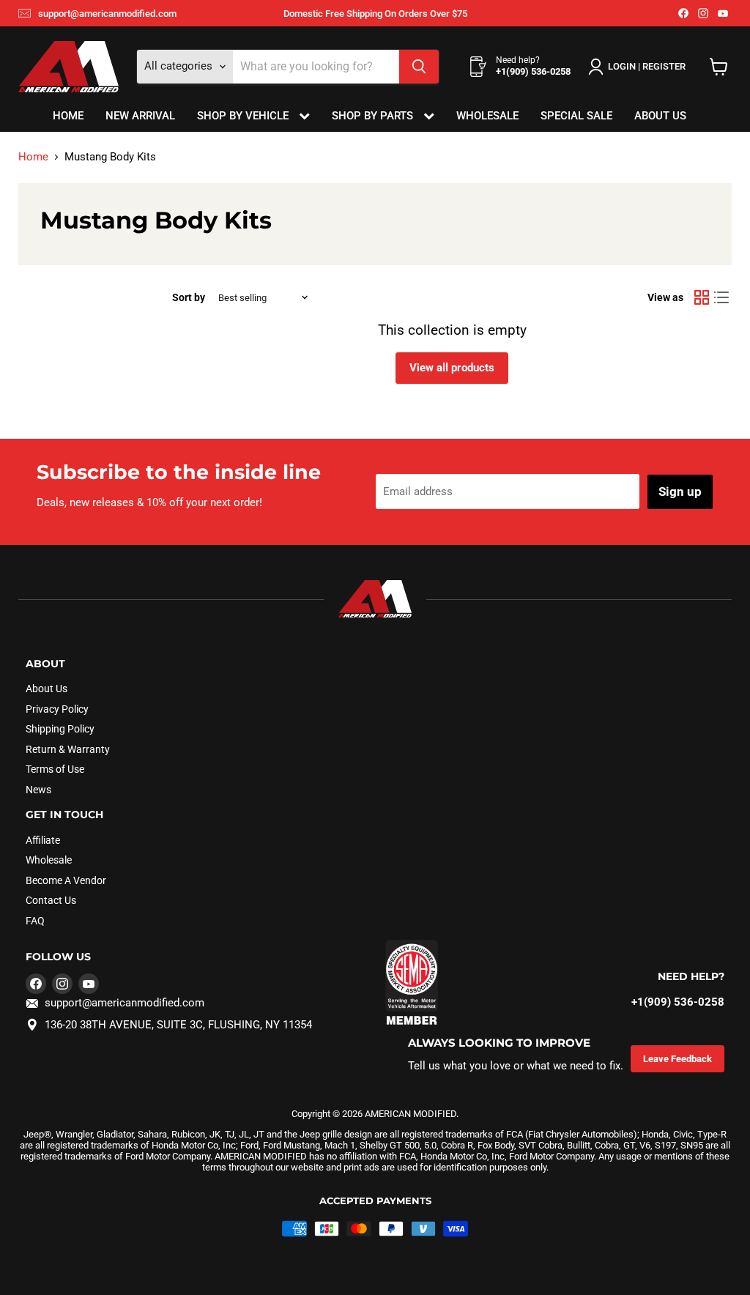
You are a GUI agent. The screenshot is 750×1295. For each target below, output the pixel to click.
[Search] (419, 67)
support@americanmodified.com (107, 13)
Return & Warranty (68, 749)
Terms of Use (55, 769)
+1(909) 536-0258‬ (677, 1002)
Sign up (680, 491)
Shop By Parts (374, 115)
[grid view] (701, 297)
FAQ (35, 921)
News (38, 789)
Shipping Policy (60, 729)
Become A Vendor (66, 880)
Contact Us (51, 900)
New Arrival (140, 115)
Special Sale (576, 115)
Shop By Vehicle (244, 115)
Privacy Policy (57, 709)
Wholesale (487, 115)
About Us (660, 115)
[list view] (722, 297)
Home (68, 115)
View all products (451, 367)
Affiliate (43, 840)
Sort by (188, 297)
